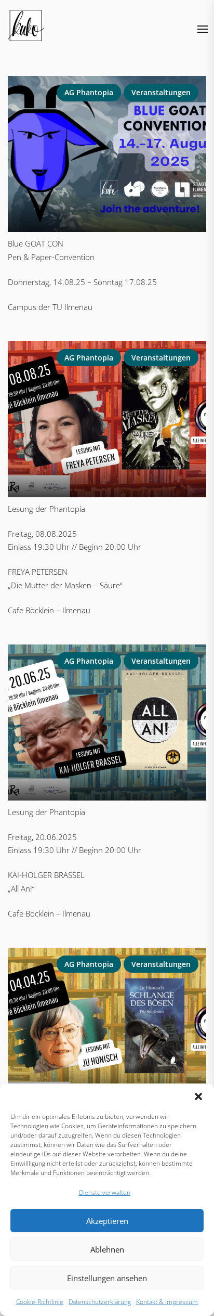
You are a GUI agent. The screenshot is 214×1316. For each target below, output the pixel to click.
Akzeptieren (107, 1221)
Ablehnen (107, 1249)
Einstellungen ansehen (107, 1278)
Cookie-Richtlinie (39, 1301)
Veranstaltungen (161, 92)
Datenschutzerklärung (100, 1301)
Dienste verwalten (104, 1192)
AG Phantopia (88, 92)
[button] (198, 1096)
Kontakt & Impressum (167, 1301)
